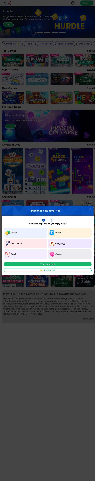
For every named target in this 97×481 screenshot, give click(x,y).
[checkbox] (25, 233)
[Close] (90, 209)
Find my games (47, 264)
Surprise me (47, 270)
